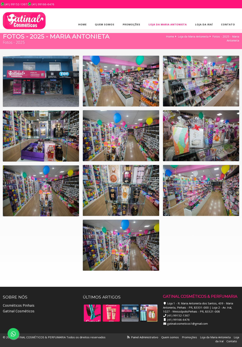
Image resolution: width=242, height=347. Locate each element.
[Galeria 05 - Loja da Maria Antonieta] (148, 313)
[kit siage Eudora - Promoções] (111, 313)
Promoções (131, 24)
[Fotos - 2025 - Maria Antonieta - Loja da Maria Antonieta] (130, 313)
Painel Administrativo (144, 337)
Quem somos (104, 24)
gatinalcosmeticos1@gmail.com (187, 323)
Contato (228, 24)
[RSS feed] (128, 337)
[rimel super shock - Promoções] (92, 313)
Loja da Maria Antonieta (168, 24)
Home (82, 24)
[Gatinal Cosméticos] (24, 20)
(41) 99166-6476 (42, 4)
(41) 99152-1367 (15, 4)
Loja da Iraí (204, 24)
